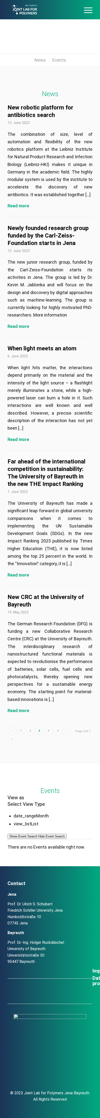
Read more (18, 205)
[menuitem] (74, 9)
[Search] (74, 9)
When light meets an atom (42, 348)
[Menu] (85, 9)
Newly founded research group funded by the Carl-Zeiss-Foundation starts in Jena (48, 235)
